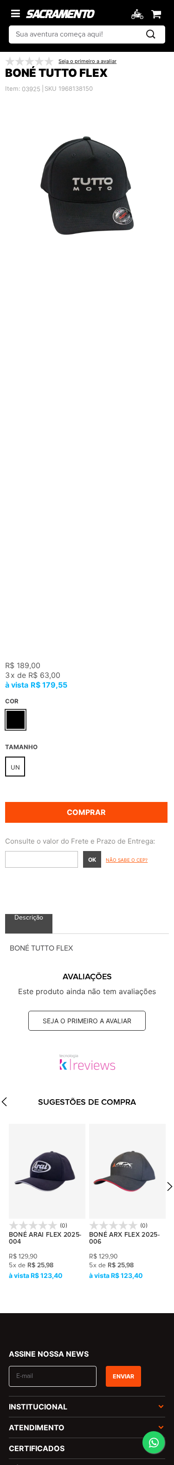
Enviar (123, 1376)
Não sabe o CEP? (127, 860)
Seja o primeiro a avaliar (87, 1021)
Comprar (86, 812)
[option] (87, 185)
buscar (150, 34)
